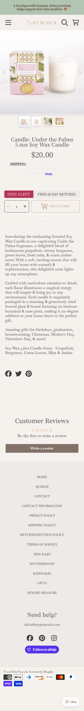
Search (42, 487)
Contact (42, 496)
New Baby (42, 554)
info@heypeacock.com (42, 624)
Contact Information (42, 506)
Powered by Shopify (41, 672)
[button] (8, 22)
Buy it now (42, 219)
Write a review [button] (42, 448)
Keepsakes (42, 573)
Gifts (42, 583)
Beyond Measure (42, 593)
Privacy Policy (42, 515)
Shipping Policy (42, 525)
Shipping (18, 164)
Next (79, 72)
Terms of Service (42, 544)
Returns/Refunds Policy (42, 535)
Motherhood (42, 564)
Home (42, 477)
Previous (4, 72)
